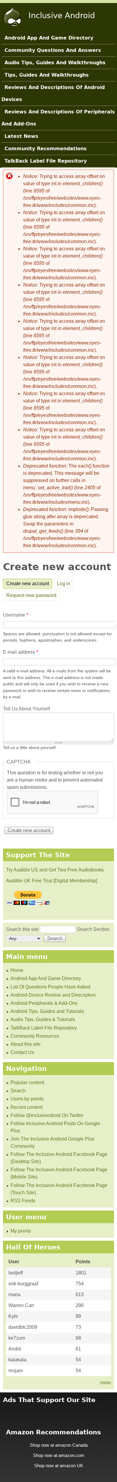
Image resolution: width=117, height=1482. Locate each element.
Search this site (23, 929)
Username (15, 614)
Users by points (27, 1098)
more (105, 1382)
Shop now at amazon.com (58, 1455)
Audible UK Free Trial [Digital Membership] (51, 880)
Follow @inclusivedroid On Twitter (46, 1115)
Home (16, 970)
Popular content (27, 1082)
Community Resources (34, 1036)
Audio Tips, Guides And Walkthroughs (55, 62)
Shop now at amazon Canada (59, 1445)
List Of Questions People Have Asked (50, 986)
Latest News (21, 136)
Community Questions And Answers (52, 50)
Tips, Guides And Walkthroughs (46, 75)
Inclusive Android (61, 15)
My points (20, 1230)
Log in (63, 583)
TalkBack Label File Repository (45, 161)
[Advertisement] (58, 1412)
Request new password (31, 595)
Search (18, 1090)
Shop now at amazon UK (58, 1465)
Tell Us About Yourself (26, 708)
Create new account (29, 583)
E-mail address (20, 652)
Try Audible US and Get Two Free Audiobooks (55, 869)
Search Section (93, 929)
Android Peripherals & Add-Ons (43, 1003)
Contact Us (22, 1052)
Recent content (26, 1107)
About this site (25, 1044)
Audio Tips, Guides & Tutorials (42, 1019)
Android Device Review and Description (53, 995)
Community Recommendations (45, 148)
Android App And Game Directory (48, 38)
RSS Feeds (22, 1200)
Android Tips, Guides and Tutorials (47, 1011)
